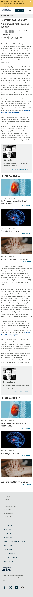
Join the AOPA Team (9, 513)
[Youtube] (22, 587)
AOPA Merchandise (10, 553)
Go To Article (26, 205)
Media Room (7, 529)
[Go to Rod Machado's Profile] (9, 157)
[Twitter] (11, 587)
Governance (7, 509)
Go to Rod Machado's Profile (20, 169)
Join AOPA (6, 499)
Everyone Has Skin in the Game (14, 259)
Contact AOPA (8, 525)
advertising (7, 533)
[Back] (2, 15)
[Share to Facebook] (8, 37)
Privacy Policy (8, 545)
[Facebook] (5, 587)
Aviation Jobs (8, 549)
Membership (7, 503)
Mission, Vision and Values (11, 506)
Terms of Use (8, 537)
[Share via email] (21, 37)
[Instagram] (16, 587)
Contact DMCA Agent (10, 557)
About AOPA (7, 496)
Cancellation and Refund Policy (14, 541)
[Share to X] (12, 37)
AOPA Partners (8, 516)
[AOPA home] (6, 11)
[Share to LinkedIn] (16, 37)
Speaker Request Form (10, 520)
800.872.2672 (5, 580)
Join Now (19, 10)
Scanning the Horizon (10, 231)
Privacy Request (9, 561)
